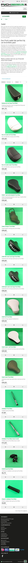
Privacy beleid (4, 521)
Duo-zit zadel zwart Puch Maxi (9, 165)
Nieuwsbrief (3, 544)
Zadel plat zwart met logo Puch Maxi (11, 286)
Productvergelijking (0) (6, 78)
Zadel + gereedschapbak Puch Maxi (11, 195)
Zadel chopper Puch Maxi (8, 226)
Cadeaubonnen (4, 535)
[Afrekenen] (25, 1)
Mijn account (3, 540)
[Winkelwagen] (23, 1)
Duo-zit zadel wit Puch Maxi (9, 134)
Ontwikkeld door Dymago (22, 561)
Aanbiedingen (4, 536)
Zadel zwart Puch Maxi (7, 377)
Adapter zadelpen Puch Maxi (9, 499)
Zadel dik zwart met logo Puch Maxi (11, 256)
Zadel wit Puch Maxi (7, 317)
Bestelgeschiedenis (5, 541)
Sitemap (3, 529)
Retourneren (3, 528)
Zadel (6, 19)
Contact (2, 527)
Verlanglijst (3, 543)
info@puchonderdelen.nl (11, 66)
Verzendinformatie (5, 520)
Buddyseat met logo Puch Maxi (10, 103)
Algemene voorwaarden (6, 523)
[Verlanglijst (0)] (21, 1)
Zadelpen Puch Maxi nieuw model (10, 438)
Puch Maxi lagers (17, 53)
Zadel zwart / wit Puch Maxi (9, 347)
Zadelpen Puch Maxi (7, 408)
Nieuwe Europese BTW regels (7, 519)
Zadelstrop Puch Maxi (7, 469)
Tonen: (17, 82)
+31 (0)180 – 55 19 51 (11, 65)
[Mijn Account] (19, 1)
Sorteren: (3, 82)
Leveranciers (4, 533)
